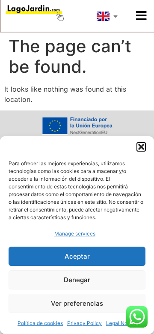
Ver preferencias (77, 303)
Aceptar (77, 256)
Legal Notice (121, 323)
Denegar (77, 280)
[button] (141, 147)
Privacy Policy (84, 323)
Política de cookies (40, 323)
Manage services (74, 233)
